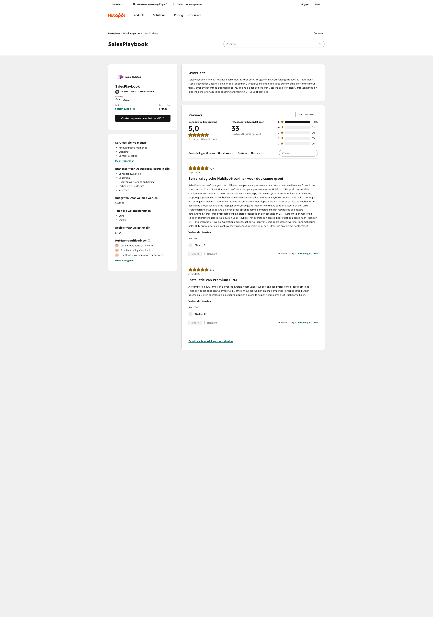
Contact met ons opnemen (189, 4)
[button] (319, 33)
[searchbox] (274, 44)
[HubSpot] (116, 15)
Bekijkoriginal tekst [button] (308, 253)
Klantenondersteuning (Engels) (152, 4)
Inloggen (305, 4)
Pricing (178, 15)
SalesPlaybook (123, 108)
